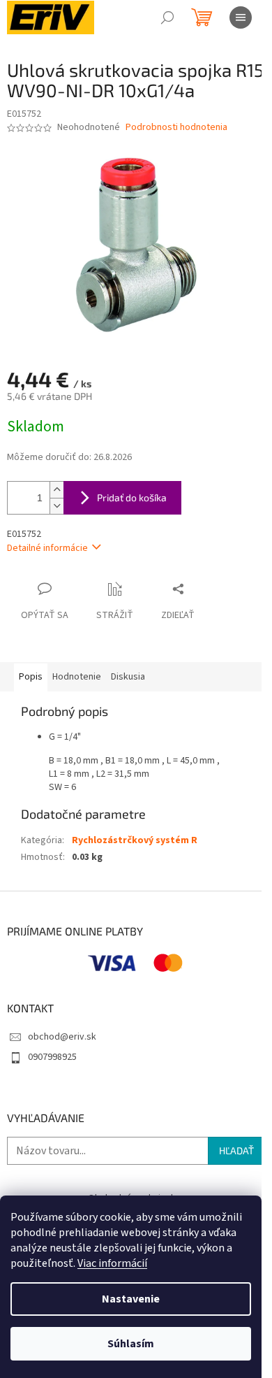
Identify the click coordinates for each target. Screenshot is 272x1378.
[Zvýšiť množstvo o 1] (56, 490)
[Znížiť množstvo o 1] (56, 506)
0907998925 (52, 1057)
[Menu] (241, 17)
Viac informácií (112, 1263)
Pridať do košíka (132, 497)
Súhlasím (130, 1343)
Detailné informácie (47, 548)
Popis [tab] (31, 677)
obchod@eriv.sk (62, 1037)
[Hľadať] (167, 17)
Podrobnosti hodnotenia (176, 127)
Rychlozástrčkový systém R (134, 840)
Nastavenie (131, 1299)
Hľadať (236, 1150)
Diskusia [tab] (128, 677)
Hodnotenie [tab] (76, 677)
